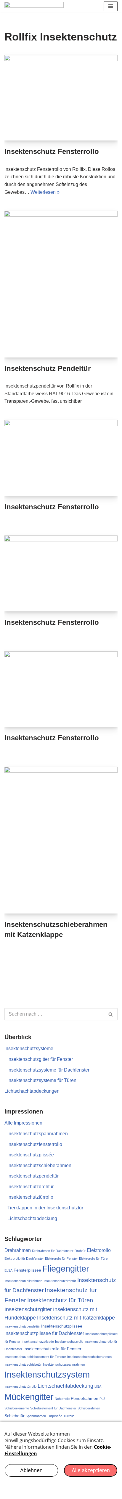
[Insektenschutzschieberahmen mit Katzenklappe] (61, 840)
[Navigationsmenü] (111, 6)
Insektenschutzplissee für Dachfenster (44, 1333)
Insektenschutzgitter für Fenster (40, 1059)
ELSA (8, 1270)
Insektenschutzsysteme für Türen (41, 1080)
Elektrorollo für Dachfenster (24, 1258)
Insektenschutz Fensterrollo (51, 151)
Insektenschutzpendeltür (33, 1175)
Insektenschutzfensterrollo (34, 1144)
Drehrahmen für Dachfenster (52, 1251)
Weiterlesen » (45, 192)
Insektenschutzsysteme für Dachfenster (48, 1069)
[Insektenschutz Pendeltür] (61, 284)
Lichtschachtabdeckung (32, 1218)
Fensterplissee (27, 1270)
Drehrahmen (17, 1250)
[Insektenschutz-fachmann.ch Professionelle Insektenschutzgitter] (34, 6)
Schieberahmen (89, 1408)
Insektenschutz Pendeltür (47, 368)
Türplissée (54, 1416)
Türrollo (68, 1416)
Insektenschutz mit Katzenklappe (76, 1318)
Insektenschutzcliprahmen (23, 1281)
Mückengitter (29, 1397)
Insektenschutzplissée (30, 1154)
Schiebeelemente (16, 1408)
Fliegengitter (65, 1268)
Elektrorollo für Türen (94, 1258)
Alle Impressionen (23, 1122)
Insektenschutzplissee (61, 1326)
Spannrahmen (36, 1416)
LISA (97, 1386)
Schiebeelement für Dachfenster (53, 1408)
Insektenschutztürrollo (30, 1197)
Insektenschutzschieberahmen (39, 1165)
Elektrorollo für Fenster (61, 1258)
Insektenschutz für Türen (60, 1300)
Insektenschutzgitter (28, 1309)
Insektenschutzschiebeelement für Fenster (35, 1357)
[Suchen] (111, 1014)
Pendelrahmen (84, 1398)
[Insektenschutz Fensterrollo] (61, 97)
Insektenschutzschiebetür (23, 1364)
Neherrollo (62, 1398)
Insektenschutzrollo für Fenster (52, 1348)
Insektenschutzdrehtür (30, 1186)
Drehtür (80, 1251)
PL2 (102, 1398)
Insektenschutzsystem (47, 1374)
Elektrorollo (99, 1250)
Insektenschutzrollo (69, 1341)
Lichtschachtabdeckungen (32, 1091)
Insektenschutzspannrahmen (37, 1133)
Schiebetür (14, 1415)
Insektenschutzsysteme (28, 1048)
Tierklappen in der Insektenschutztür (45, 1207)
